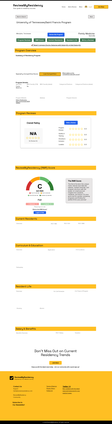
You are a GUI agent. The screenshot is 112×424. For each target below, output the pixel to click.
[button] (101, 7)
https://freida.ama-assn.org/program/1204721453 (23, 101)
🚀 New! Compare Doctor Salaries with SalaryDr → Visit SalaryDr (56, 45)
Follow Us (50, 390)
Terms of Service (51, 386)
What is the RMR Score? (40, 209)
